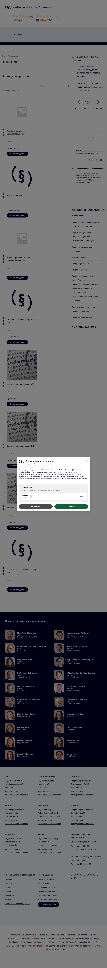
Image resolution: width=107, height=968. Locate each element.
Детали (81, 496)
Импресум (29, 464)
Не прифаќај (35, 506)
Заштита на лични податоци (43, 464)
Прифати (71, 506)
